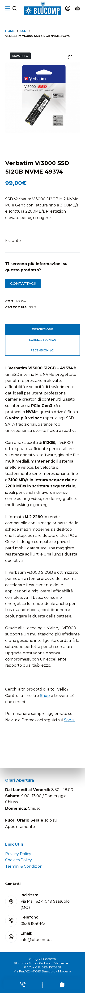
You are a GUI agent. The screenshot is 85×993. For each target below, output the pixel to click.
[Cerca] (15, 8)
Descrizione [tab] (42, 329)
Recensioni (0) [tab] (42, 350)
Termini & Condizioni (24, 866)
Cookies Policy (18, 860)
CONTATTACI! (23, 283)
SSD (32, 307)
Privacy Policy (18, 854)
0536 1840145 (33, 923)
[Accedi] (67, 8)
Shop (45, 695)
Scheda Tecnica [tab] (42, 339)
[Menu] (7, 8)
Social (69, 720)
